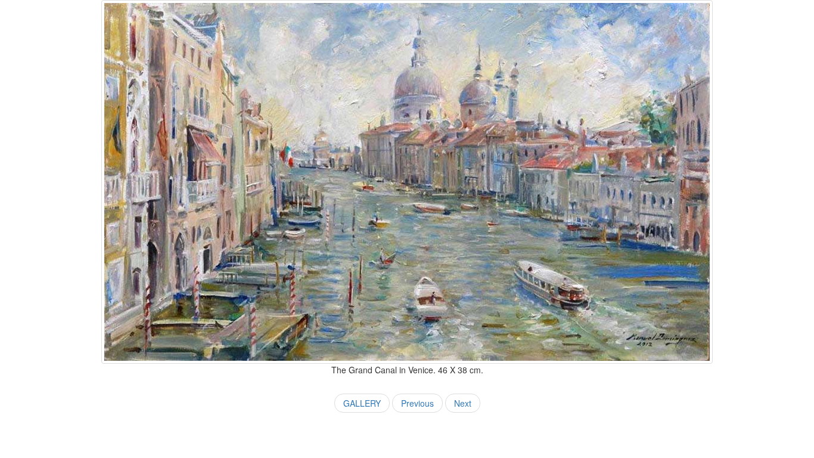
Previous (417, 403)
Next (462, 403)
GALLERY (362, 403)
